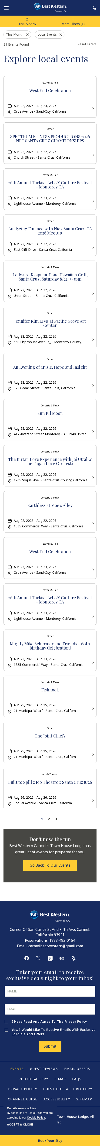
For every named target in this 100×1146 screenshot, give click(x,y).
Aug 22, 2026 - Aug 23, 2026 (35, 106)
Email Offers (77, 1068)
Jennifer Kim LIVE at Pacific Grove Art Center (50, 323)
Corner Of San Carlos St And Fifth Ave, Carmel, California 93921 (50, 932)
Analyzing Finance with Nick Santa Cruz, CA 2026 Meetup (50, 231)
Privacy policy (22, 1089)
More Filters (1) (73, 24)
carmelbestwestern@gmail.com (55, 945)
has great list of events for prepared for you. (50, 848)
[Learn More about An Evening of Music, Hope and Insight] (92, 385)
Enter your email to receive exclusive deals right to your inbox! (50, 975)
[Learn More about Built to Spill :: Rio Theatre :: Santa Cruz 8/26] (92, 800)
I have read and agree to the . (49, 1021)
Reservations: (36, 940)
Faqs (76, 1079)
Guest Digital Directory (67, 1089)
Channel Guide (22, 1099)
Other (50, 129)
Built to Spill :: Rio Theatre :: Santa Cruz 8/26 (50, 782)
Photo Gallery (33, 1079)
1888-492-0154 (62, 940)
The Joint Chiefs (50, 736)
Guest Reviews (44, 1068)
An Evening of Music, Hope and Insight (50, 367)
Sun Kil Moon (50, 413)
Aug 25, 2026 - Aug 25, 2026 (35, 705)
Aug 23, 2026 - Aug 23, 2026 (35, 567)
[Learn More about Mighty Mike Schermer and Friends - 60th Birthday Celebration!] (92, 661)
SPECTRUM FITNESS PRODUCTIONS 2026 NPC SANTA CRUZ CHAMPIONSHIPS (50, 139)
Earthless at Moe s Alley (50, 505)
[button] (50, 865)
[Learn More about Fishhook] (92, 707)
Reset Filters (87, 44)
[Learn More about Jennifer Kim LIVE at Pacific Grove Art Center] (92, 339)
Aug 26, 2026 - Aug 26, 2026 (35, 797)
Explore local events (45, 58)
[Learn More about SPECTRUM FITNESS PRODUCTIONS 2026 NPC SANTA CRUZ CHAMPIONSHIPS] (92, 154)
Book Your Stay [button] (50, 1140)
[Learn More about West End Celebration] (92, 108)
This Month (27, 24)
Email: (22, 945)
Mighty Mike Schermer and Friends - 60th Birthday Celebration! (50, 646)
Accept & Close (20, 1124)
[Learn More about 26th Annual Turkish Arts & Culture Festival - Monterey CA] (92, 200)
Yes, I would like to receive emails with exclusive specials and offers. (53, 1031)
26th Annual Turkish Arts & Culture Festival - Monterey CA (50, 185)
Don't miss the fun (50, 839)
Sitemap (84, 1099)
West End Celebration (50, 90)
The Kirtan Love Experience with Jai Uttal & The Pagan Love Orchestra (50, 461)
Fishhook (50, 690)
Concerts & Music (50, 267)
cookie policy (36, 1117)
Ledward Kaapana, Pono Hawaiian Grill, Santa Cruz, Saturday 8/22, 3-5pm (50, 277)
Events (17, 1068)
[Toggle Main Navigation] (6, 7)
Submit (50, 1046)
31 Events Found (16, 44)
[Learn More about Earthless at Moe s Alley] (92, 523)
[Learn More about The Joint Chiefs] (92, 754)
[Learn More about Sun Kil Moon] (92, 431)
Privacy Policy (75, 1021)
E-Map (60, 1079)
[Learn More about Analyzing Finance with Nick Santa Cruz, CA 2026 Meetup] (92, 246)
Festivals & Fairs (50, 82)
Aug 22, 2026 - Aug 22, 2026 (35, 152)
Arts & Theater (50, 774)
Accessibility (56, 1099)
